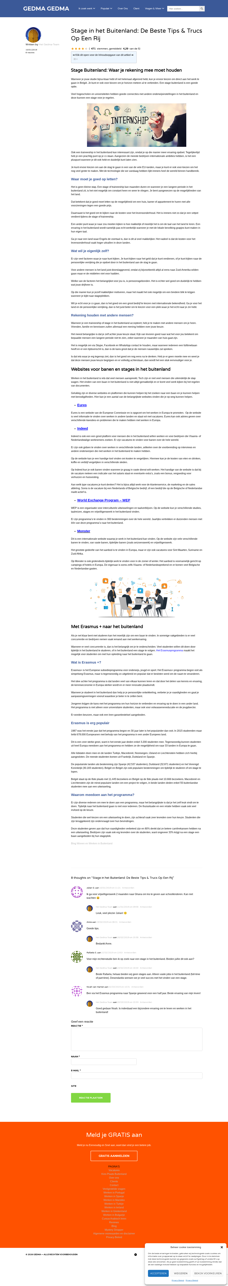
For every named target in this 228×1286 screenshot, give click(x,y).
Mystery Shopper (114, 1229)
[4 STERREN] (82, 48)
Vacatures (114, 1170)
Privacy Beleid (178, 1280)
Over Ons (123, 8)
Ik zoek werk (85, 8)
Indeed (82, 428)
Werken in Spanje (114, 1196)
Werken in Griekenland (114, 1211)
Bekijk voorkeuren (208, 1273)
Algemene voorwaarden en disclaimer (114, 1233)
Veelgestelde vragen (114, 1189)
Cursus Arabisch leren (114, 1218)
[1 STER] (72, 48)
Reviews (114, 1222)
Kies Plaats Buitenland (114, 1174)
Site (73, 1086)
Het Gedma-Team (49, 44)
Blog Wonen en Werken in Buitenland (91, 843)
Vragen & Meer (153, 8)
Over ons (114, 1177)
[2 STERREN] (76, 48)
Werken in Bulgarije (114, 1215)
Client (136, 8)
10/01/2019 (31, 50)
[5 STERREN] (86, 48)
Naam (75, 1056)
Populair (105, 8)
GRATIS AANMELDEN (114, 1156)
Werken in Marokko (114, 1200)
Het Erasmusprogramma (169, 650)
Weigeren (181, 1273)
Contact (114, 1185)
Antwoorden (128, 888)
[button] (221, 1247)
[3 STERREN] (79, 48)
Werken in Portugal (114, 1192)
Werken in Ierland (114, 1207)
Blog (114, 1226)
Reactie (77, 1025)
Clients (114, 1181)
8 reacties (30, 52)
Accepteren (158, 1273)
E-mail (76, 1070)
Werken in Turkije (114, 1203)
